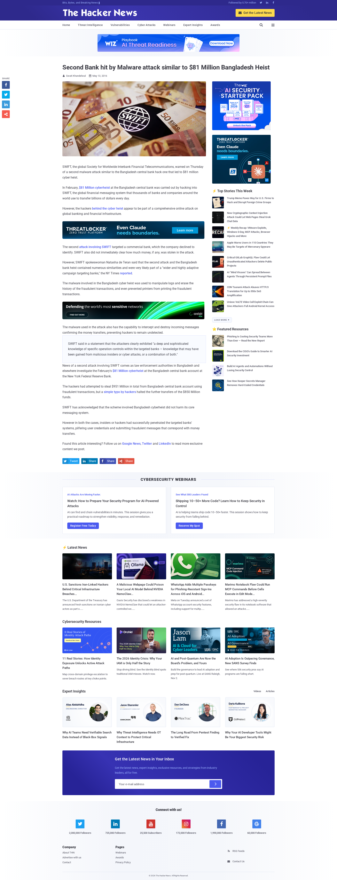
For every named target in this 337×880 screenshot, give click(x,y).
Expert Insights (193, 25)
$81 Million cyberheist (94, 187)
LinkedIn (165, 443)
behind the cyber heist (107, 208)
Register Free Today (83, 525)
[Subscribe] (215, 784)
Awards (215, 25)
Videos (257, 691)
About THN (68, 852)
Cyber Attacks (146, 25)
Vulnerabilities (120, 25)
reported (126, 273)
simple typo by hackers (120, 392)
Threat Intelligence (90, 25)
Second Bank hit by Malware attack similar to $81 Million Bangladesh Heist (166, 67)
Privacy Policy (123, 862)
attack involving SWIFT (95, 247)
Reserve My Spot (189, 525)
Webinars (169, 25)
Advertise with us (71, 857)
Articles (270, 691)
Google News (131, 443)
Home (66, 25)
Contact (66, 862)
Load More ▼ (222, 320)
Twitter (147, 443)
